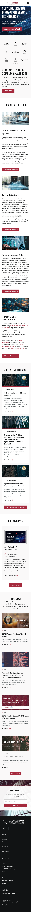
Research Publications (8, 854)
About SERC (5, 839)
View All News (15, 773)
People (4, 842)
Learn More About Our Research (15, 507)
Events (3, 863)
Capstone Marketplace (17, 348)
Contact (4, 878)
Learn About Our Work (12, 29)
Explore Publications (11, 169)
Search (4, 883)
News (3, 871)
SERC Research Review (8, 866)
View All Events (15, 585)
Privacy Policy (5, 904)
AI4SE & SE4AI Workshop (8, 869)
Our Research (5, 851)
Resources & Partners (7, 880)
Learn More (8, 91)
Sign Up (15, 805)
